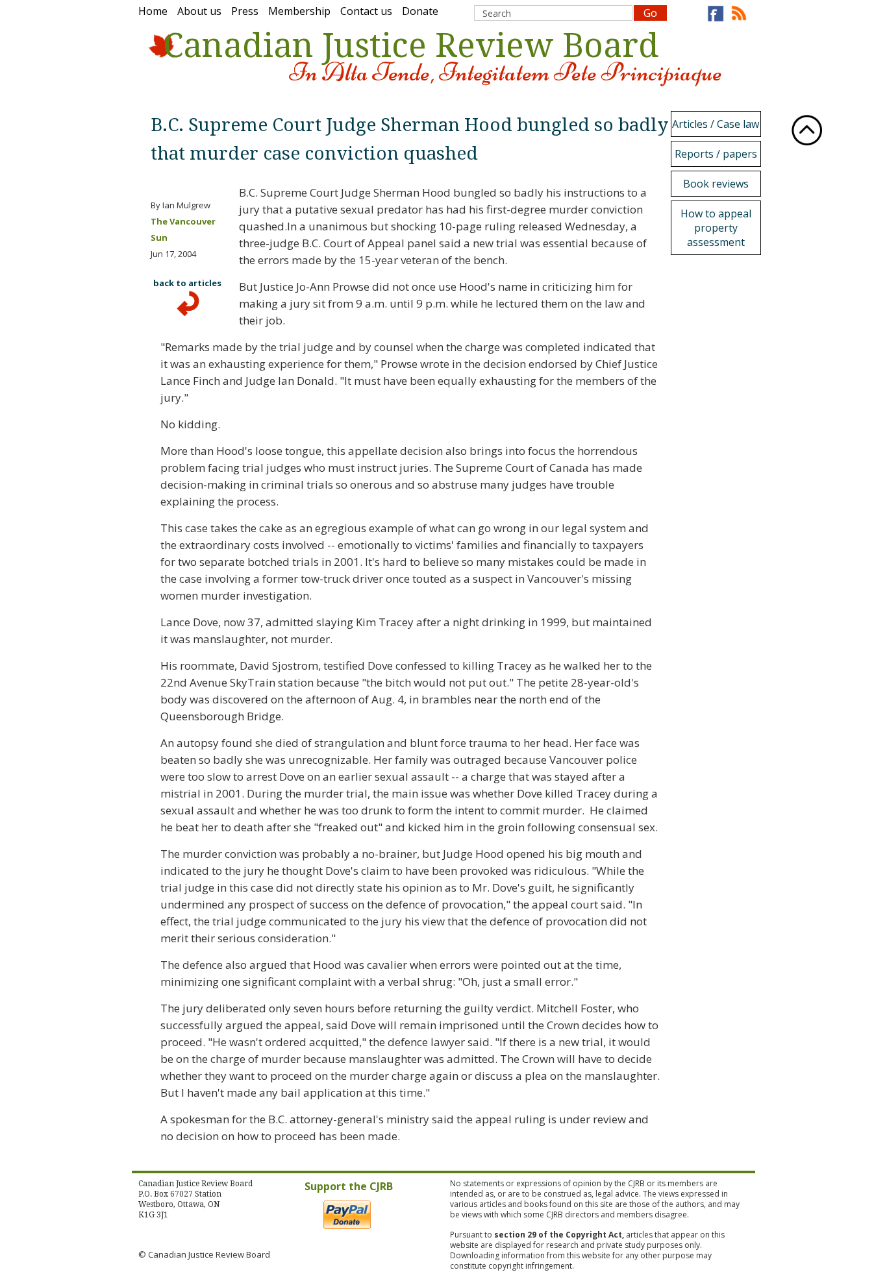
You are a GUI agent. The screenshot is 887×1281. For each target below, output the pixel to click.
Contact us (366, 11)
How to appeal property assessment (716, 227)
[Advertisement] (719, 453)
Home (153, 11)
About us (199, 11)
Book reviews (716, 184)
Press (244, 11)
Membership (299, 11)
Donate (420, 11)
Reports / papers (716, 154)
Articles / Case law (715, 124)
